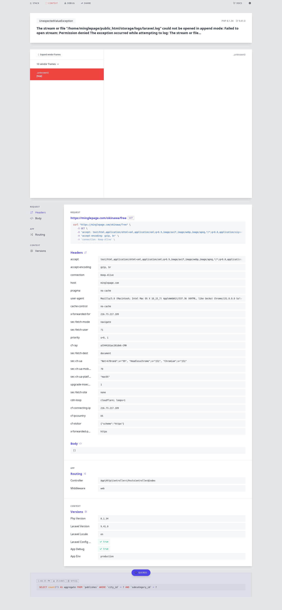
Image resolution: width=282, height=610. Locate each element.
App (32, 229)
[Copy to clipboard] (241, 225)
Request (35, 206)
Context (35, 245)
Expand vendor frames (50, 54)
